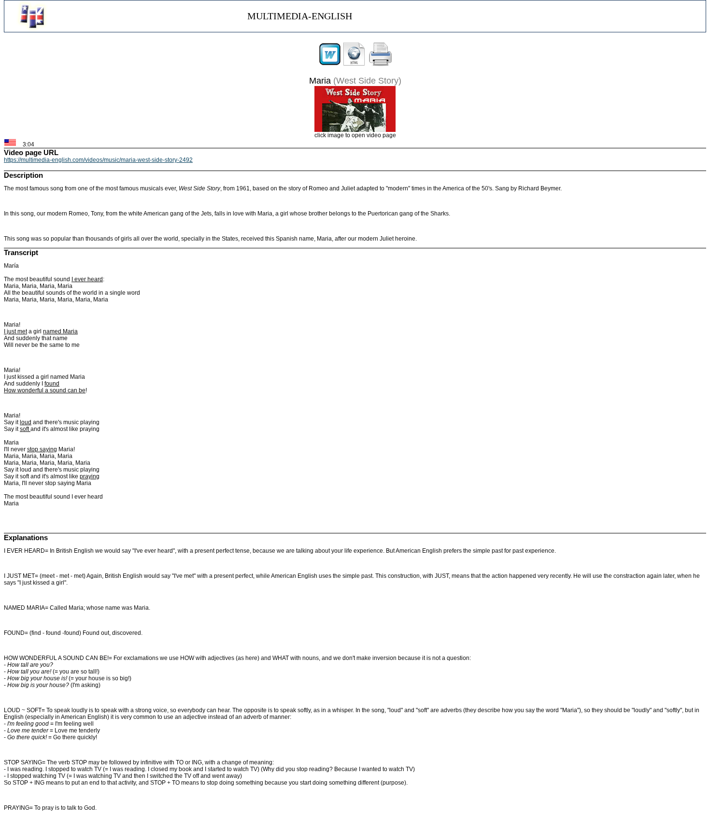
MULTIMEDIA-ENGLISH (299, 16)
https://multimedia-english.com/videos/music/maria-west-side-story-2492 (98, 160)
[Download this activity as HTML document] (354, 64)
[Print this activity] (381, 64)
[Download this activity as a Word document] (330, 64)
